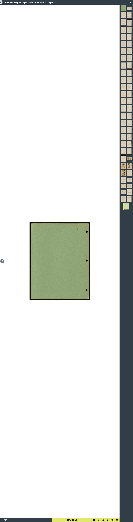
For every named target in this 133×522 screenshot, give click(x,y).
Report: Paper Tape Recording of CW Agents (30, 2)
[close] (131, 2)
